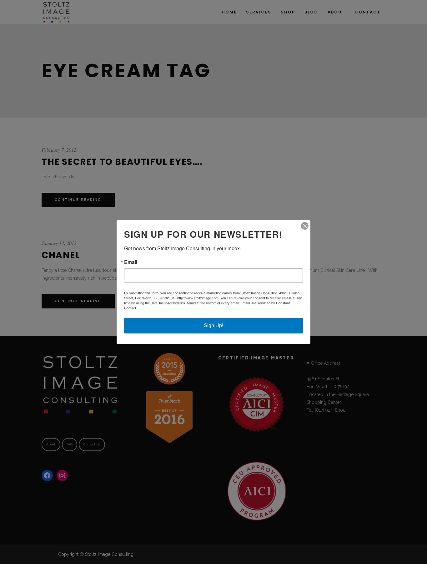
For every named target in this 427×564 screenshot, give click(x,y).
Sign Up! (213, 325)
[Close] (305, 226)
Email (130, 262)
